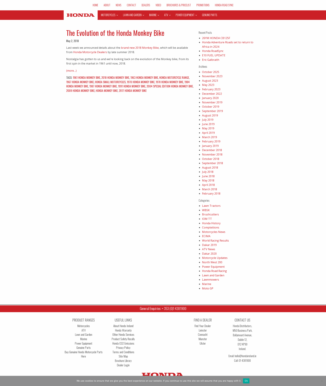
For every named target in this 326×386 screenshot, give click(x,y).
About (107, 5)
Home (95, 5)
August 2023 (210, 80)
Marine (206, 284)
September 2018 (212, 163)
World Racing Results (215, 240)
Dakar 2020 (209, 253)
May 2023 (208, 85)
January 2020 (210, 98)
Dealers (146, 5)
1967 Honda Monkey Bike (80, 82)
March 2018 (209, 189)
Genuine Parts (83, 347)
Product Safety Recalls (123, 339)
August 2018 (210, 167)
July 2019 (207, 120)
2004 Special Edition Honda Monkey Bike (170, 86)
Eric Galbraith (210, 60)
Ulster (203, 343)
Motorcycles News (213, 232)
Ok (246, 380)
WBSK (206, 210)
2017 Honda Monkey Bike (133, 91)
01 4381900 (245, 360)
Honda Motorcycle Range (174, 78)
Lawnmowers (210, 279)
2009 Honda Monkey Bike (80, 91)
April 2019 (208, 133)
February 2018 (211, 193)
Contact (131, 5)
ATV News (208, 249)
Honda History (211, 223)
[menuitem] (95, 5)
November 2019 (212, 102)
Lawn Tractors (211, 206)
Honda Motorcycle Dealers (90, 52)
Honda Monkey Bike (107, 91)
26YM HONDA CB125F (216, 38)
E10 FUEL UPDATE (213, 55)
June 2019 (208, 124)
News (118, 5)
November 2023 (212, 76)
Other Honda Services (123, 334)
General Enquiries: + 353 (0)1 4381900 (163, 308)
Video (158, 5)
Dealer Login (123, 365)
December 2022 (212, 94)
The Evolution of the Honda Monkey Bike (115, 33)
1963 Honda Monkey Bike (144, 78)
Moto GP (207, 288)
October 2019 (210, 106)
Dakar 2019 (209, 245)
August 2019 (210, 115)
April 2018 (208, 185)
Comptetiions (210, 227)
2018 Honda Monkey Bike (115, 78)
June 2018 (208, 176)
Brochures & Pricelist (179, 5)
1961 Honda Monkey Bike (86, 78)
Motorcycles (83, 326)
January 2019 (210, 146)
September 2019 (212, 111)
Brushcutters (210, 214)
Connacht (202, 334)
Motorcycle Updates (215, 258)
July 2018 (207, 172)
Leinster (203, 330)
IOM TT (207, 219)
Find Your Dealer (203, 326)
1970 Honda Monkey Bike (141, 82)
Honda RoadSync (212, 51)
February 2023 (211, 89)
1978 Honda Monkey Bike (169, 82)
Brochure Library (123, 361)
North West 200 (212, 262)
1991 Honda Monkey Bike (131, 86)
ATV (84, 330)
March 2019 (209, 137)
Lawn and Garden (213, 275)
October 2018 (210, 159)
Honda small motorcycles (110, 82)
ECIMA (206, 236)
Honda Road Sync (224, 5)
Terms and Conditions (123, 352)
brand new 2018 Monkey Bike (140, 48)
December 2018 (212, 150)
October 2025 (210, 72)
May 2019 (208, 128)
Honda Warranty (123, 330)
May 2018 (208, 180)
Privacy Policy (123, 347)
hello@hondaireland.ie (245, 356)
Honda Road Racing (214, 271)
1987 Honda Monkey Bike (103, 86)
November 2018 (212, 154)
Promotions (203, 5)
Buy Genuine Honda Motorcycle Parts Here (84, 354)
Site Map (123, 356)
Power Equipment (213, 267)
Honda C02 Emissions (123, 343)
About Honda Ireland (123, 326)
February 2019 (211, 141)
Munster (202, 339)
